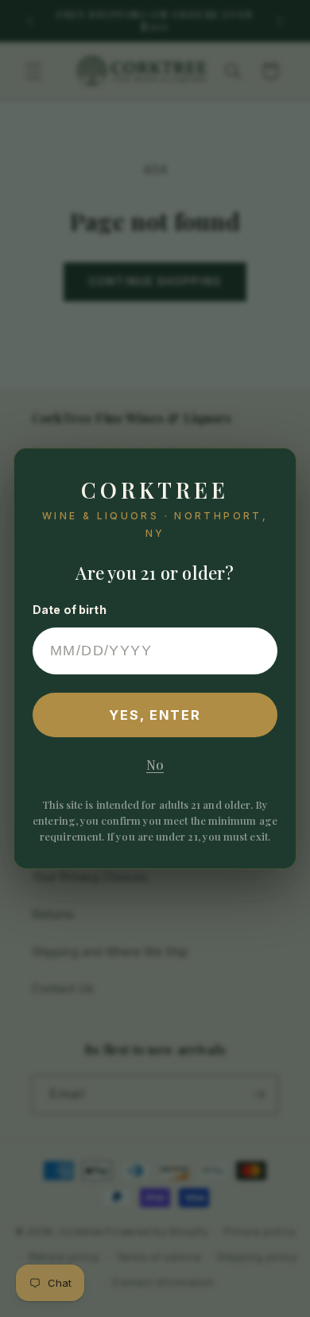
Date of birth (70, 609)
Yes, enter (155, 715)
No (155, 764)
